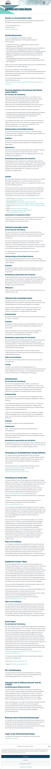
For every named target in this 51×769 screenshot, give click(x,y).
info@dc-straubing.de (11, 29)
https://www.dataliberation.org (14, 504)
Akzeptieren (26, 756)
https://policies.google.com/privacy (15, 493)
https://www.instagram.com (19, 664)
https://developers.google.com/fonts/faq (16, 467)
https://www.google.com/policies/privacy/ (17, 471)
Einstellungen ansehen (25, 763)
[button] (49, 746)
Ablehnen (25, 760)
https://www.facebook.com (19, 661)
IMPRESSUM (29, 766)
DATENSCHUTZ (23, 766)
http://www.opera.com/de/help (19, 208)
